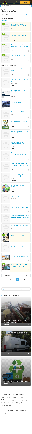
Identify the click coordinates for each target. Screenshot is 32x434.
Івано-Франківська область (19, 394)
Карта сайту (23, 410)
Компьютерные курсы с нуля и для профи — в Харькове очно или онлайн (20, 165)
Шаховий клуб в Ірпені (17, 235)
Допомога (16, 416)
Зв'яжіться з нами (9, 413)
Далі (27, 275)
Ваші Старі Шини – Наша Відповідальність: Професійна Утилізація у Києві (19, 46)
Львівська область (18, 402)
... (7, 279)
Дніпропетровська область (7, 399)
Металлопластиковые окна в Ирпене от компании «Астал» (19, 255)
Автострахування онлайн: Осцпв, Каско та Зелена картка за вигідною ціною (19, 91)
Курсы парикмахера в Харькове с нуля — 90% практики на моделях (20, 154)
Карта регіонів (19, 413)
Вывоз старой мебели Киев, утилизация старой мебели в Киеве (19, 266)
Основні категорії (5, 391)
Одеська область (5, 396)
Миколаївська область (6, 405)
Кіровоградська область (6, 400)
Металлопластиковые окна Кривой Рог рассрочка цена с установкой (19, 207)
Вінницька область (5, 394)
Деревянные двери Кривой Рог (20, 196)
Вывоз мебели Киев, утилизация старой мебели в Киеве (19, 25)
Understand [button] (25, 2)
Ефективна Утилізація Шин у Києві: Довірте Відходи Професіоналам (19, 57)
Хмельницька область (20, 400)
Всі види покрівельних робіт (19, 121)
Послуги (12, 391)
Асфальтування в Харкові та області (19, 69)
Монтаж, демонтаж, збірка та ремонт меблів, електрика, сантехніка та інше (19, 133)
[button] (15, 3)
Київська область (5, 397)
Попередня (7, 275)
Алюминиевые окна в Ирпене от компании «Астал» (19, 245)
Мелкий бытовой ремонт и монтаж (18, 186)
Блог (26, 413)
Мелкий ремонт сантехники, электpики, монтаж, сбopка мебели (19, 143)
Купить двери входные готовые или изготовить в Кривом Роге (20, 216)
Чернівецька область (6, 403)
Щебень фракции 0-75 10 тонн (19, 112)
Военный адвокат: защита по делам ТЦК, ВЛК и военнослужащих (19, 81)
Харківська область (17, 397)
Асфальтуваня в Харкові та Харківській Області (18, 101)
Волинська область (16, 396)
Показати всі (4, 20)
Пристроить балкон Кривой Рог (20, 225)
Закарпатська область (6, 402)
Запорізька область (18, 403)
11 (16, 283)
